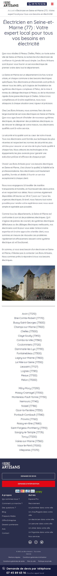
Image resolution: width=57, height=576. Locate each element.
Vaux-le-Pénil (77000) (29, 445)
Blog (4, 512)
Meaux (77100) (29, 375)
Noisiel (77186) (29, 405)
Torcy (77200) (29, 436)
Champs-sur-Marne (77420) (29, 326)
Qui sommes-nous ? (10, 499)
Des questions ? (9, 507)
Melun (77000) (29, 379)
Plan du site (31, 561)
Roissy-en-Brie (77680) (29, 423)
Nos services (34, 536)
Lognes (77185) (29, 371)
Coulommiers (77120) (29, 344)
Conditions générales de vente (14, 561)
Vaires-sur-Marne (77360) (29, 441)
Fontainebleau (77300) (29, 353)
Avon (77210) (29, 313)
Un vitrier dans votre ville (39, 528)
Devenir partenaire (10, 524)
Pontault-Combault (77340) (29, 414)
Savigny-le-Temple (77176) (29, 432)
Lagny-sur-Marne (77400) (29, 357)
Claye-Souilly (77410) (29, 335)
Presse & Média (9, 516)
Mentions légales (14, 557)
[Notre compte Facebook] (36, 542)
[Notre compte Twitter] (41, 542)
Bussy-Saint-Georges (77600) (29, 322)
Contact (5, 533)
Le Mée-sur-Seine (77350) (29, 362)
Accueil (11, 10)
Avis (3, 529)
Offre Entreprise (9, 520)
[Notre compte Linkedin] (30, 542)
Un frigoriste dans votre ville (40, 532)
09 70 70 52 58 (38, 4)
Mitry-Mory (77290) (29, 388)
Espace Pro (33, 499)
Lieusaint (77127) (29, 366)
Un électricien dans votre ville (41, 519)
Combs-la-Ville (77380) (29, 340)
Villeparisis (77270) (29, 450)
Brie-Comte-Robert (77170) (29, 318)
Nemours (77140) (29, 401)
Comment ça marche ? (12, 503)
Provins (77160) (29, 419)
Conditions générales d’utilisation (34, 557)
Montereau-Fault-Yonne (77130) (29, 397)
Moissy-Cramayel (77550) (29, 392)
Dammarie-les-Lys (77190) (29, 349)
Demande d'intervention (28, 484)
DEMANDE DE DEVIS (28, 476)
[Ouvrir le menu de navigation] (52, 4)
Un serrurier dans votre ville (40, 523)
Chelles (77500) (29, 331)
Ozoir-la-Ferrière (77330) (29, 410)
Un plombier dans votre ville (40, 507)
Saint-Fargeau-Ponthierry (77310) (29, 427)
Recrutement (34, 503)
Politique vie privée (44, 561)
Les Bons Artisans (26, 551)
